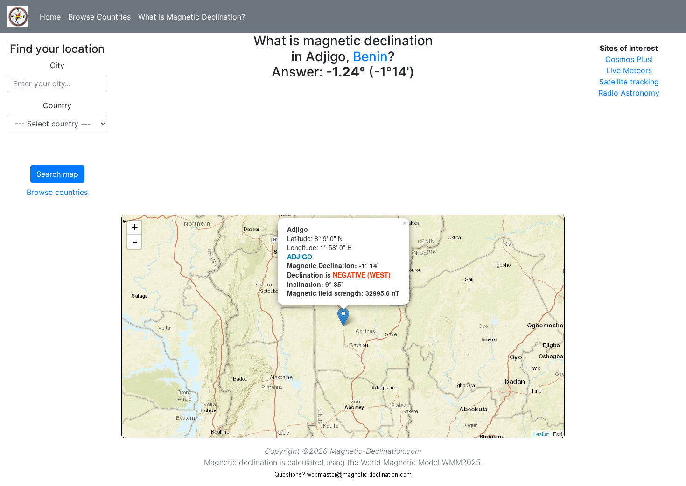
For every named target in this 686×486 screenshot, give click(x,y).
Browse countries (57, 192)
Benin (370, 56)
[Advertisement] (343, 149)
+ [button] (135, 227)
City (57, 65)
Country (57, 105)
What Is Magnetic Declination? (191, 16)
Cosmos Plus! (629, 59)
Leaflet (541, 433)
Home (50, 16)
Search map (57, 174)
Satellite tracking (629, 81)
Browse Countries (99, 16)
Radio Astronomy (628, 92)
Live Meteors (629, 70)
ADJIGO (299, 256)
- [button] (135, 241)
